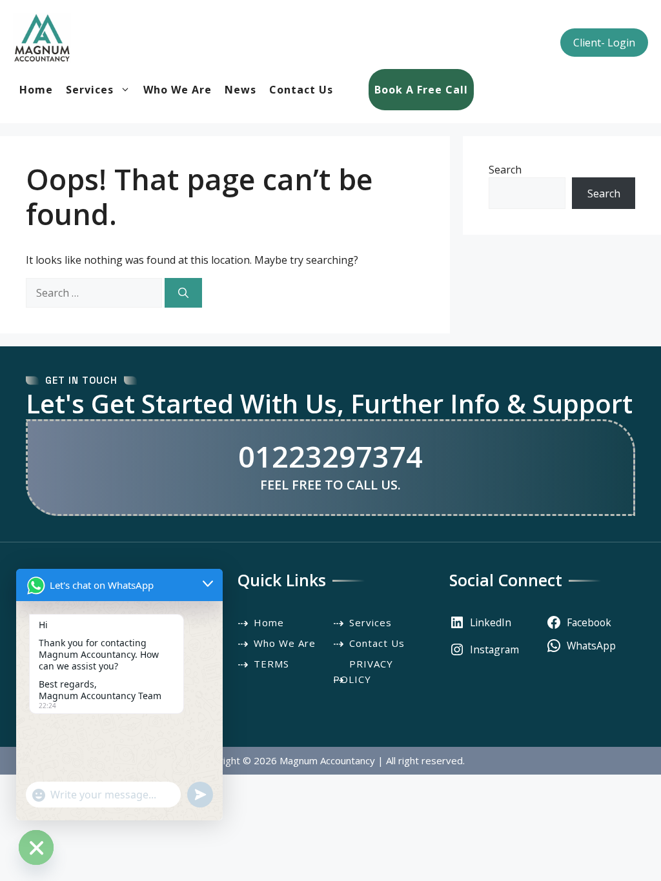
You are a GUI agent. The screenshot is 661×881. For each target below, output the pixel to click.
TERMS (271, 663)
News (240, 90)
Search (505, 170)
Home (36, 90)
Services (90, 90)
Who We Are (177, 90)
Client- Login (604, 42)
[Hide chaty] (36, 847)
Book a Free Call (421, 90)
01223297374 (330, 456)
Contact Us (301, 90)
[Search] (183, 293)
